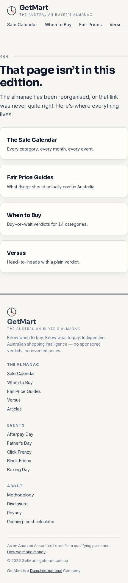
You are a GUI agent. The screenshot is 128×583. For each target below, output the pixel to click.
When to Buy (58, 24)
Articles (14, 408)
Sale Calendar (22, 24)
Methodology (20, 494)
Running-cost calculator (31, 521)
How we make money (26, 552)
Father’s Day (19, 443)
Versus (117, 24)
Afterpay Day (20, 434)
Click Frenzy (19, 452)
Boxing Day (18, 469)
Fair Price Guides (24, 391)
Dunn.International (46, 570)
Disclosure (17, 503)
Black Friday (19, 460)
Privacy (14, 512)
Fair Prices (90, 24)
